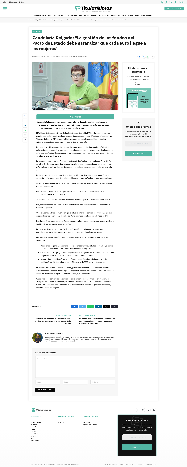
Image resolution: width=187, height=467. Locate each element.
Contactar (60, 422)
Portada (31, 20)
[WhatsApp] (25, 130)
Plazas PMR (86, 422)
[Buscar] (183, 2)
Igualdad (115, 15)
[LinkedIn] (25, 125)
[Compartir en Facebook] (139, 57)
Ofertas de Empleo (144, 15)
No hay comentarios (60, 57)
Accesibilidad (40, 15)
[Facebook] (25, 116)
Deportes (62, 15)
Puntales (72, 15)
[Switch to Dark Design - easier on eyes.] (180, 2)
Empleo (94, 15)
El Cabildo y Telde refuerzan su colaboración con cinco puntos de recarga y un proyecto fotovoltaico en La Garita (97, 321)
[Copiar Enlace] (25, 140)
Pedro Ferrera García (54, 334)
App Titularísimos (174, 9)
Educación (84, 15)
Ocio (124, 15)
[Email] (25, 135)
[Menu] (5, 8)
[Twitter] (25, 120)
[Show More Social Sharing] (153, 57)
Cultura (52, 15)
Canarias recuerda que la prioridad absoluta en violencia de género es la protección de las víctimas (53, 321)
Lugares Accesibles (89, 425)
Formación (104, 15)
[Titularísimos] (93, 8)
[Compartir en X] (144, 57)
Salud (130, 15)
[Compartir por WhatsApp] (148, 57)
